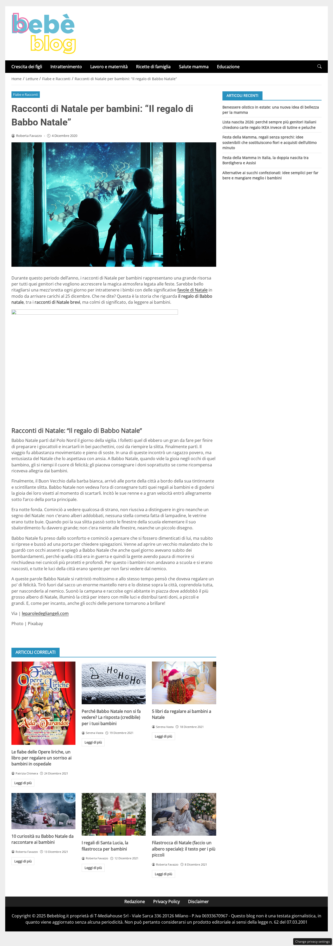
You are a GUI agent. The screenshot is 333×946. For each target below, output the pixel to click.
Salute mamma (194, 66)
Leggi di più (23, 782)
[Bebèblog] (43, 33)
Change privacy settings (312, 941)
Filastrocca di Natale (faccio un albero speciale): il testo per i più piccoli (183, 849)
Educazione (228, 66)
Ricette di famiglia (153, 66)
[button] (319, 66)
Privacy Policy (166, 901)
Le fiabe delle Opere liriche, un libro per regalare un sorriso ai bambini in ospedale (41, 758)
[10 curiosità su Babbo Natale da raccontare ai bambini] (43, 811)
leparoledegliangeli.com (45, 613)
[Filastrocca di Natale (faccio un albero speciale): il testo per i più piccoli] (184, 814)
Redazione (134, 901)
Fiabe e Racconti (25, 94)
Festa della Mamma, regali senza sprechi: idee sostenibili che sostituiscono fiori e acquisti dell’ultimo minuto (269, 142)
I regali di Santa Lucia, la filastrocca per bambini (105, 846)
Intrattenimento (66, 66)
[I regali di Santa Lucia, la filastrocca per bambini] (114, 814)
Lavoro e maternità (109, 66)
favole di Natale (192, 290)
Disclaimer (198, 901)
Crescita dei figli (26, 66)
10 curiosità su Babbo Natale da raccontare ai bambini (42, 839)
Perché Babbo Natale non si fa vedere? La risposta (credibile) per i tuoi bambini (111, 717)
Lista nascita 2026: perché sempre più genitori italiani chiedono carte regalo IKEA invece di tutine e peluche (269, 124)
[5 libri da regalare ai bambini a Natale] (184, 683)
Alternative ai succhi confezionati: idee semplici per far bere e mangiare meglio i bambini (270, 175)
